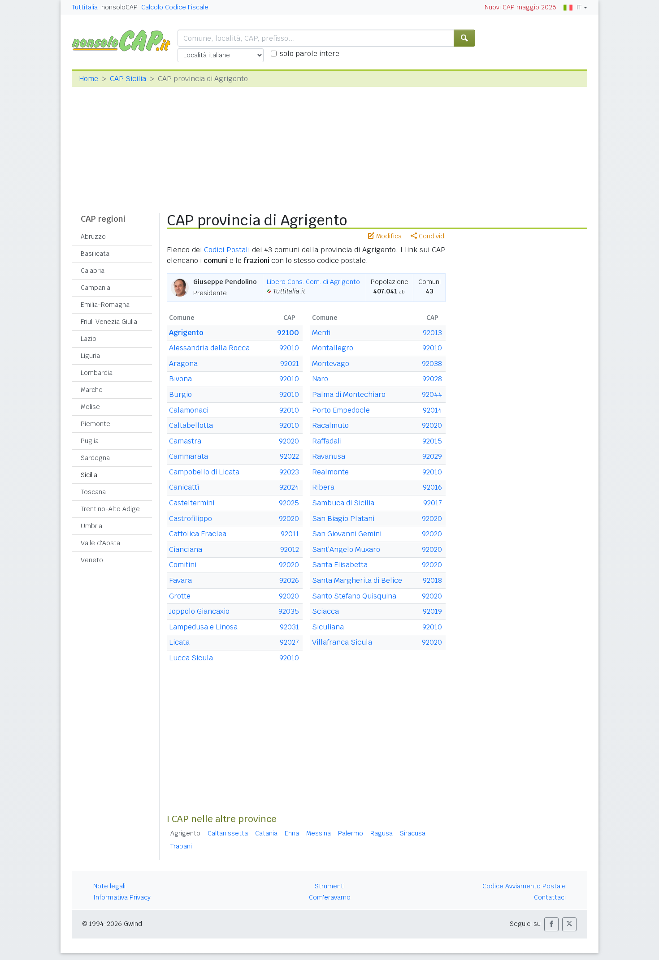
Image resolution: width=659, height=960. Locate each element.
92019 (432, 611)
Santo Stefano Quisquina (354, 596)
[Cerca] (464, 38)
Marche (92, 390)
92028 (432, 378)
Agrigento (186, 332)
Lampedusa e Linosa (203, 627)
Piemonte (95, 424)
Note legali (109, 886)
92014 (432, 410)
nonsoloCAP (119, 7)
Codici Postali (227, 249)
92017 (432, 503)
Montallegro (332, 348)
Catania (266, 833)
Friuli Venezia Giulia (109, 322)
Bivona (180, 378)
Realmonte (330, 472)
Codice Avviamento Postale (524, 886)
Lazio (88, 339)
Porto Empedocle (341, 410)
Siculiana (328, 627)
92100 (288, 332)
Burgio (180, 394)
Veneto (92, 560)
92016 (432, 487)
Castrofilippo (190, 518)
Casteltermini (191, 503)
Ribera (323, 487)
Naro (320, 378)
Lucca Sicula (191, 658)
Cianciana (185, 549)
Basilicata (95, 254)
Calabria (92, 271)
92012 (289, 549)
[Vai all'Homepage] (125, 40)
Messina (318, 833)
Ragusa (381, 833)
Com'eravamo (330, 897)
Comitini (182, 564)
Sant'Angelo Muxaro (346, 549)
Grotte (180, 596)
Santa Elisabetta (340, 564)
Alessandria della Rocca (209, 348)
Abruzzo (93, 236)
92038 (432, 363)
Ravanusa (328, 456)
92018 (432, 580)
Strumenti (330, 886)
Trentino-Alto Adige (110, 509)
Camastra (185, 441)
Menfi (321, 332)
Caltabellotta (191, 425)
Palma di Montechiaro (349, 394)
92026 (289, 580)
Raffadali (327, 441)
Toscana (93, 492)
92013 (432, 332)
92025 (289, 503)
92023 (289, 472)
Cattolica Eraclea (197, 533)
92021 (289, 363)
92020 (289, 441)
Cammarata (188, 456)
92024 (289, 487)
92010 (289, 348)
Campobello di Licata (204, 472)
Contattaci (550, 897)
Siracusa (412, 833)
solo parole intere (309, 53)
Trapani (181, 846)
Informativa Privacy (122, 897)
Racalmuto (330, 425)
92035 (288, 611)
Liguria (90, 356)
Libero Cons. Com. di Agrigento (313, 282)
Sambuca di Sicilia (343, 503)
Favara (180, 580)
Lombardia (97, 373)
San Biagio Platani (343, 518)
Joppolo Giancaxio (199, 611)
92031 (289, 627)
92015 (432, 441)
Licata (179, 642)
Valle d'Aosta (100, 543)
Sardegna (95, 458)
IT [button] (578, 7)
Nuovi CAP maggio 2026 (520, 7)
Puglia (90, 441)
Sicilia (89, 475)
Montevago (330, 363)
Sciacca (325, 611)
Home (88, 78)
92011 (290, 533)
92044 (432, 394)
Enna (292, 833)
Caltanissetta (228, 833)
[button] (551, 924)
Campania (95, 288)
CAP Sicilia (128, 78)
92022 (289, 456)
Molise (90, 407)
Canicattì (184, 487)
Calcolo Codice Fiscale (174, 7)
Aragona (183, 363)
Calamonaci (188, 410)
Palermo (350, 833)
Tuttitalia (85, 7)
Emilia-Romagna (105, 305)
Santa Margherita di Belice (357, 580)
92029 (432, 456)
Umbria (91, 526)
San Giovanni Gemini (347, 533)
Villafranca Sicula (342, 642)
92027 (289, 642)
